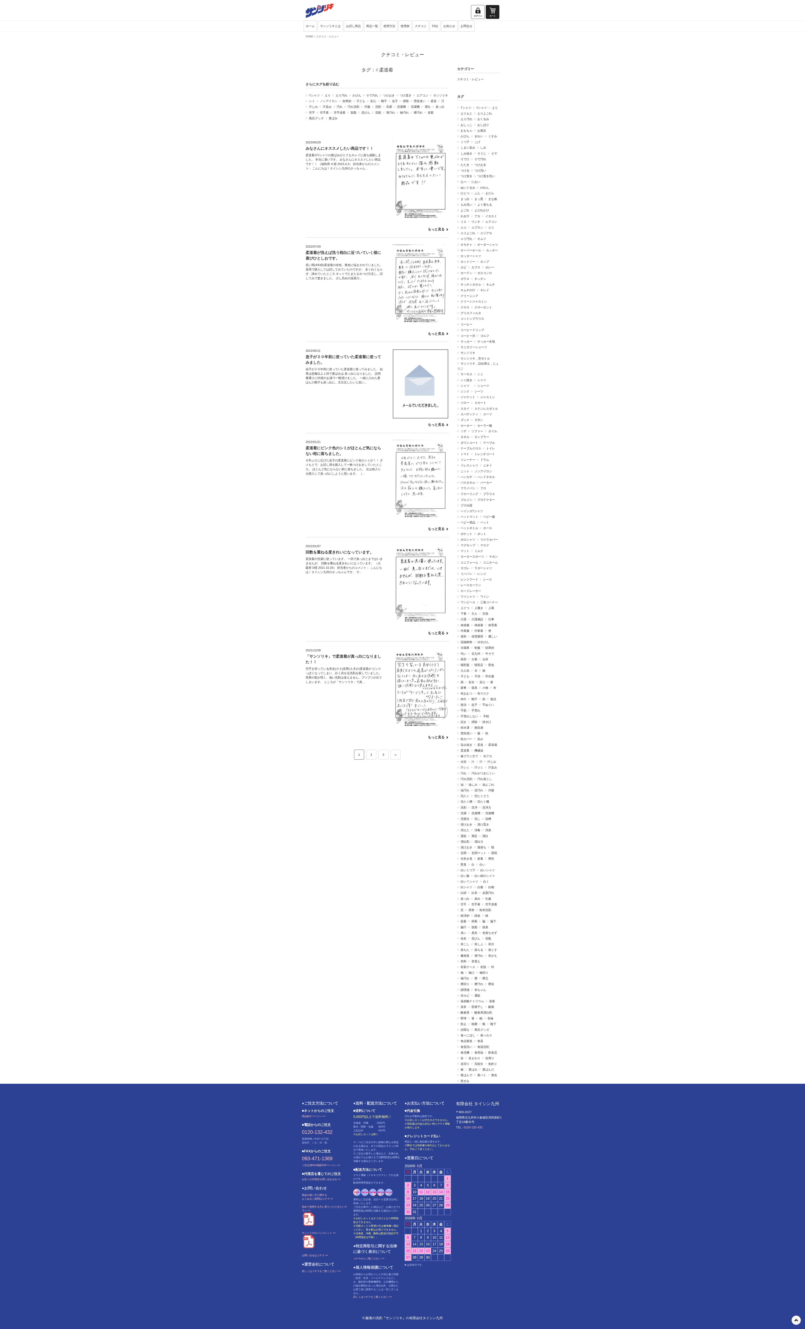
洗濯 (389, 106)
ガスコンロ (484, 273)
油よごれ (488, 784)
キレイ (484, 290)
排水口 (486, 722)
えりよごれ (484, 113)
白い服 (465, 875)
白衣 (474, 892)
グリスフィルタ (471, 313)
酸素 (491, 1006)
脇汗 (463, 927)
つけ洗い (480, 170)
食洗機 (465, 1052)
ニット (465, 471)
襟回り (465, 984)
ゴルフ (484, 335)
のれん (484, 187)
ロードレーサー (471, 591)
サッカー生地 (486, 341)
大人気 (465, 670)
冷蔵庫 (465, 647)
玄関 (463, 853)
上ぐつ (465, 608)
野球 (463, 1018)
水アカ (487, 756)
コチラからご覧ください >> (368, 1258)
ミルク (478, 551)
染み (480, 739)
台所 (485, 659)
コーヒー (466, 324)
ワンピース (468, 602)
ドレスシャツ (469, 465)
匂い (463, 653)
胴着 (474, 921)
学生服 (489, 676)
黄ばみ (333, 118)
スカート (480, 402)
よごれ (465, 210)
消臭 (488, 830)
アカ (477, 216)
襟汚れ (418, 112)
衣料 (463, 961)
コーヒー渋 (468, 335)
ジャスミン (487, 397)
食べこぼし (468, 1035)
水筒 (463, 761)
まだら (489, 193)
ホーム (310, 26)
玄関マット (478, 853)
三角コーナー (489, 602)
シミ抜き (466, 380)
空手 (312, 112)
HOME (309, 36)
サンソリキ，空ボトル (475, 358)
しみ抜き (466, 153)
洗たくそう (481, 796)
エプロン (477, 227)
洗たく (465, 796)
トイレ (490, 448)
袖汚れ (404, 112)
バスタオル (468, 482)
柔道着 (465, 750)
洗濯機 (415, 106)
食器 (480, 1041)
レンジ (481, 573)
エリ (491, 227)
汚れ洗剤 (353, 106)
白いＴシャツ (469, 881)
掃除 (406, 101)
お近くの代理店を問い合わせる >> (321, 1179)
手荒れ (475, 710)
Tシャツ (466, 107)
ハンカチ (466, 477)
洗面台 (465, 818)
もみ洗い (466, 204)
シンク (465, 391)
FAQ (435, 26)
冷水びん (483, 642)
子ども (360, 101)
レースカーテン (471, 585)
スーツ (487, 414)
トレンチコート (484, 454)
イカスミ (491, 216)
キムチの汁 (468, 290)
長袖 (490, 1018)
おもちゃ (466, 130)
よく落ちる (484, 204)
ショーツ (483, 385)
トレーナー (468, 459)
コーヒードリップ (472, 330)
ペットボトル (469, 528)
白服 (480, 887)
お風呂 (481, 130)
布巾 (463, 699)
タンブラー (481, 437)
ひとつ (465, 193)
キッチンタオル (471, 284)
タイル (492, 431)
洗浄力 (486, 807)
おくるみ (483, 119)
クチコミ (421, 26)
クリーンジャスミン (474, 301)
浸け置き (483, 824)
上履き (478, 608)
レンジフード (469, 579)
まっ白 (465, 199)
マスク (484, 545)
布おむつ (466, 693)
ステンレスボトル (486, 408)
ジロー (465, 402)
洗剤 (378, 106)
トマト (465, 454)
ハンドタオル (486, 477)
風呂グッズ (316, 118)
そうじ (481, 153)
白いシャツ (487, 870)
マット (465, 551)
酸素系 (465, 1012)
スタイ (465, 408)
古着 (474, 659)
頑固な (465, 1029)
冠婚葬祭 (466, 642)
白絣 (463, 892)
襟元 (485, 978)
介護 (463, 619)
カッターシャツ (471, 256)
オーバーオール (471, 250)
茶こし (465, 944)
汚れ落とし (484, 779)
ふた (477, 193)
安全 (471, 682)
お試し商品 (353, 26)
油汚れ (465, 790)
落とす (492, 949)
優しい (492, 636)
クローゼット (483, 307)
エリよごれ (468, 233)
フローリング (469, 494)
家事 (463, 687)
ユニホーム (490, 562)
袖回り (483, 972)
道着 (431, 112)
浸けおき (466, 824)
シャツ (481, 380)
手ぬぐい (488, 704)
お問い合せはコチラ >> (315, 1255)
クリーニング (469, 295)
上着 (491, 608)
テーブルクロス (471, 448)
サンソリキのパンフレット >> (319, 1233)
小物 (485, 687)
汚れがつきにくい (483, 773)
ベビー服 (489, 516)
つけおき (389, 95)
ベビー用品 (468, 522)
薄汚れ (390, 112)
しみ (483, 147)
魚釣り (492, 1064)
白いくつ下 (468, 870)
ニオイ (487, 465)
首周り (489, 1058)
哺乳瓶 (465, 665)
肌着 (463, 921)
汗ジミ (478, 767)
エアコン (422, 95)
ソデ (463, 431)
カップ (484, 261)
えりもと (466, 113)
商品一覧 (372, 26)
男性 (491, 858)
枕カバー (466, 739)
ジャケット (468, 397)
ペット (484, 522)
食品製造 (466, 1041)
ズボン (478, 420)
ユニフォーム (469, 562)
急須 (463, 704)
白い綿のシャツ (484, 875)
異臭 (463, 864)
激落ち (481, 847)
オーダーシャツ (487, 244)
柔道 (433, 101)
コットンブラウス (472, 318)
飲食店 (492, 1052)
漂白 (428, 106)
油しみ (473, 784)
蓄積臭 (465, 955)
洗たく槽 (466, 801)
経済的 (465, 915)
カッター (492, 250)
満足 (474, 836)
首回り (465, 1064)
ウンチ (475, 221)
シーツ (478, 391)
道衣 (463, 1006)
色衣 (463, 938)
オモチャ (466, 244)
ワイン (484, 596)
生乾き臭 (466, 858)
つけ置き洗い (486, 176)
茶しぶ (478, 944)
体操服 (465, 625)
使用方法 (389, 26)
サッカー (466, 341)
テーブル (489, 442)
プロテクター (486, 499)
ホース (487, 528)
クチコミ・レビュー (327, 36)
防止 (463, 1024)
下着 (463, 613)
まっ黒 (478, 199)
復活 (493, 699)
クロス (465, 307)
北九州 (475, 653)
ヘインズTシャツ (472, 511)
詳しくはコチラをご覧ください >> (321, 1271)
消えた (465, 830)
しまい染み (468, 147)
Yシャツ (314, 95)
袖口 (471, 972)
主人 (474, 613)
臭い (463, 932)
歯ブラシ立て (469, 756)
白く (486, 881)
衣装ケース (468, 967)
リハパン (466, 573)
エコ (463, 227)
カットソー (468, 261)
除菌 (474, 1024)
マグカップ (468, 545)
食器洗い (466, 1047)
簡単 (471, 910)
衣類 (483, 967)
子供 (477, 676)
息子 (395, 101)
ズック (465, 420)
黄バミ (481, 1075)
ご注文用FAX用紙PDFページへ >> (321, 1165)
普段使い (420, 101)
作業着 (478, 630)
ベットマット (469, 516)
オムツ (481, 238)
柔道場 (492, 744)
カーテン (466, 273)
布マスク (483, 693)
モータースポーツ (472, 556)
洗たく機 (483, 801)
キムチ (490, 284)
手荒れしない (469, 716)
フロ (483, 488)
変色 (491, 665)
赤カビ (465, 995)
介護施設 (477, 619)
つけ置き (406, 95)
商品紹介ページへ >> (314, 1116)
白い (482, 864)
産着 (480, 858)
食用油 (478, 1052)
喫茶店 (478, 665)
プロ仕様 (466, 505)
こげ (477, 142)
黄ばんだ (488, 1069)
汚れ (340, 106)
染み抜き (466, 744)
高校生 (478, 1064)
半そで (489, 653)
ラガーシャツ (483, 568)
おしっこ (466, 125)
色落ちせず (489, 932)
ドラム (484, 459)
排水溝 (465, 727)
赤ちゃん (480, 990)
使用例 (405, 26)
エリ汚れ (466, 238)
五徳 (485, 613)
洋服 (367, 106)
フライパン (468, 488)
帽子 (384, 101)
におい (475, 181)
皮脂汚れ (488, 892)
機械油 (478, 750)
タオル (465, 437)
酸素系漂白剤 (483, 1012)
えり (328, 95)
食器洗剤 (483, 1047)
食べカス (486, 1035)
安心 (373, 101)
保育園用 (477, 636)
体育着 (492, 625)
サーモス (466, 374)
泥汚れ (478, 790)
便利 (463, 636)
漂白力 (478, 841)
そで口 (465, 159)
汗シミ (465, 767)
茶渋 (491, 944)
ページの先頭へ (796, 1320)
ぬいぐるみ (468, 187)
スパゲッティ (469, 414)
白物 (491, 887)
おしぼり (483, 125)
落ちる (478, 949)
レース (487, 579)
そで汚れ (372, 95)
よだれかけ (481, 210)
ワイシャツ (468, 596)
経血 (477, 915)
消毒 (477, 830)
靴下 (493, 1024)
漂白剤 (465, 841)
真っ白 (440, 106)
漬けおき (466, 847)
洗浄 (474, 807)
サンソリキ (440, 95)
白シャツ (466, 887)
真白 (477, 898)
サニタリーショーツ (474, 347)
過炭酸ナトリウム (472, 1001)
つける (465, 170)
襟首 (491, 984)
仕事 (491, 619)
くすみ (492, 136)
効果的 (347, 101)
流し (477, 818)
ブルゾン (466, 499)
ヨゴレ (465, 568)
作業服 (465, 630)
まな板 (492, 199)
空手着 (324, 112)
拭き (463, 722)
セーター (466, 425)
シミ (312, 101)
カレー (489, 267)
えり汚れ (341, 95)
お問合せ (466, 26)
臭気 (474, 932)
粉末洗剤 (485, 910)
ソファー (477, 431)
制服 (477, 647)
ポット (481, 534)
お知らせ (449, 26)
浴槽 (488, 818)
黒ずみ (465, 1081)
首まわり (474, 1058)
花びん (365, 112)
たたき (465, 164)
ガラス (465, 278)
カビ (463, 267)
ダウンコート (469, 442)
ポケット (466, 534)
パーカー (486, 482)
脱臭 (485, 927)
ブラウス (489, 494)
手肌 (463, 710)
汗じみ (313, 106)
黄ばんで (466, 1075)
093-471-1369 (317, 1158)
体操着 (478, 625)
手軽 (486, 716)
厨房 (463, 659)
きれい (478, 136)
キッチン (480, 278)
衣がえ (492, 955)
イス (463, 221)
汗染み (327, 106)
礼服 (488, 898)
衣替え (475, 961)
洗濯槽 (401, 106)
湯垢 (463, 836)
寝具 (474, 687)
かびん (356, 95)
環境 (494, 853)
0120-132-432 (317, 1132)
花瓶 (378, 112)
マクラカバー (489, 539)
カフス (475, 267)
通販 (477, 995)
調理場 (465, 990)
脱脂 (353, 112)
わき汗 (465, 216)
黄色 (494, 1075)
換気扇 (478, 727)
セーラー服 (484, 425)
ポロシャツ (468, 539)
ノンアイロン (329, 101)
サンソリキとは (330, 26)
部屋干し (477, 1006)
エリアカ (486, 233)
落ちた (465, 949)
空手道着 (339, 112)
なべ (463, 181)
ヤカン (493, 556)
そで (494, 153)
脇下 (493, 921)
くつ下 (465, 142)
